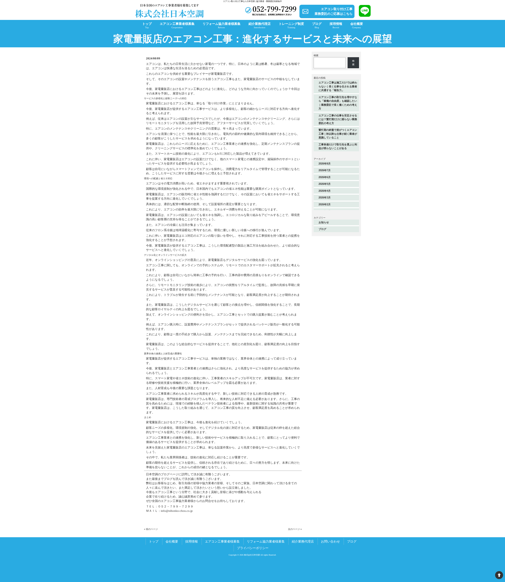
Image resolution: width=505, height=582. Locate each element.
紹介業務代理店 (303, 541)
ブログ (322, 229)
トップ (153, 541)
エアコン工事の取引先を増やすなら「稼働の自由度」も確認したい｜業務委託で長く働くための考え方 (338, 103)
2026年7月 (325, 170)
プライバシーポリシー (252, 548)
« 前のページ (151, 529)
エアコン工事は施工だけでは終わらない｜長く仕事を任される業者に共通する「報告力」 (338, 86)
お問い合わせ (330, 541)
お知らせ (324, 222)
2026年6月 (325, 177)
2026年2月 (325, 204)
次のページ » (295, 529)
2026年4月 (325, 190)
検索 (316, 55)
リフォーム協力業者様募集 (266, 541)
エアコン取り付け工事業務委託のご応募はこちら (334, 11)
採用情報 (191, 541)
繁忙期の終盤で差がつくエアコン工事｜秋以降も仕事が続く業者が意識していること (338, 133)
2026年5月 (325, 183)
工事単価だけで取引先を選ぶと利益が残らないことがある (338, 146)
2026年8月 (325, 163)
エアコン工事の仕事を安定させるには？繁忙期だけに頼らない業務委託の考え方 (338, 119)
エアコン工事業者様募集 (222, 541)
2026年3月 (325, 197)
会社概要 (172, 541)
